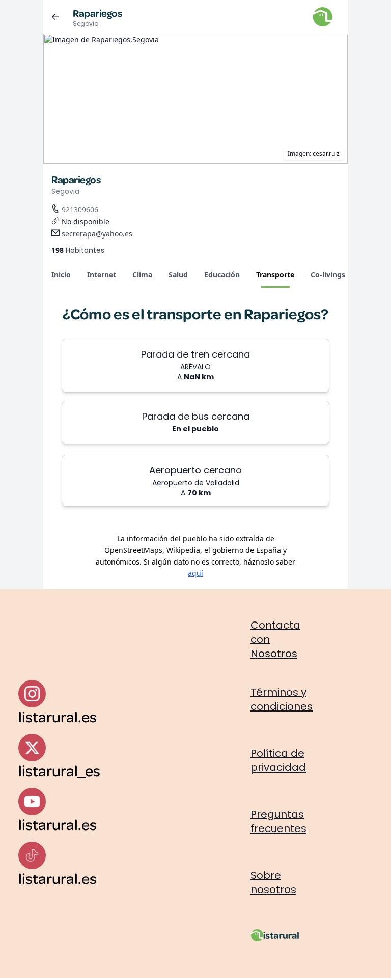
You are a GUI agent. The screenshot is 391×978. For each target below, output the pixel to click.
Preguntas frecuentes (278, 821)
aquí (195, 573)
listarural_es (59, 770)
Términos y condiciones (281, 699)
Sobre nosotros (273, 882)
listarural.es (57, 716)
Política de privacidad (278, 760)
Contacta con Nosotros (275, 639)
